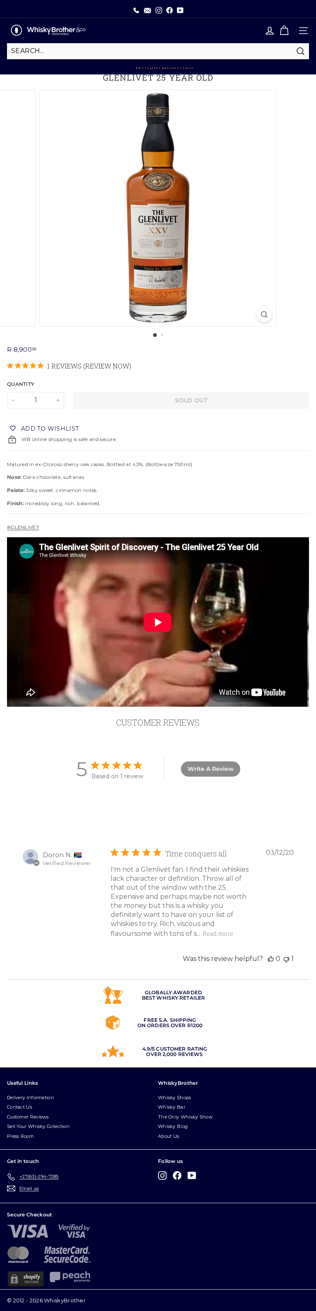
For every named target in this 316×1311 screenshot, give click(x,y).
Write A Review (211, 769)
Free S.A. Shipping (170, 1020)
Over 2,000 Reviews (174, 1054)
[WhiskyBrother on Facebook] (177, 1175)
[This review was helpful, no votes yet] (271, 959)
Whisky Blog (173, 1126)
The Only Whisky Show (185, 1117)
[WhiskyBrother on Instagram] (162, 1175)
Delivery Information (30, 1097)
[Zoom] (264, 314)
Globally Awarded (173, 992)
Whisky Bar (171, 1107)
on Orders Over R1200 (169, 1025)
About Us (168, 1136)
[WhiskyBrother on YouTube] (192, 1175)
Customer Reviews (28, 1117)
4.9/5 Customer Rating (174, 1049)
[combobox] (158, 51)
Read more (217, 933)
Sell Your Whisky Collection (38, 1126)
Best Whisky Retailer (173, 998)
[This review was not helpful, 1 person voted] (286, 959)
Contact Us (19, 1107)
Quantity (20, 384)
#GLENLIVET (23, 527)
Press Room (20, 1136)
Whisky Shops (174, 1097)
